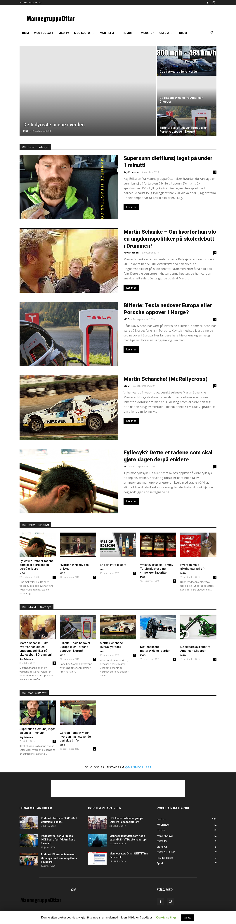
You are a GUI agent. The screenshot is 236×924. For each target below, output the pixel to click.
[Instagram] (213, 2)
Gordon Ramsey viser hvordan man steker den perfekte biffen (76, 736)
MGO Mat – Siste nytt (34, 692)
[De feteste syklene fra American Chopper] (198, 627)
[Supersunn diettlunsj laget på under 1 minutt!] (38, 712)
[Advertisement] (118, 788)
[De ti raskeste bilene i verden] (186, 61)
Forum (182, 33)
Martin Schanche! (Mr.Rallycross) (165, 379)
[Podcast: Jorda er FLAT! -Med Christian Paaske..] (29, 822)
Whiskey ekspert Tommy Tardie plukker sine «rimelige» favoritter (156, 568)
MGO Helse (107, 33)
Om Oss (164, 33)
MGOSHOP (147, 33)
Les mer (131, 207)
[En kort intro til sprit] (118, 545)
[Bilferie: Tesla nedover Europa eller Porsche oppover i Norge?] (186, 121)
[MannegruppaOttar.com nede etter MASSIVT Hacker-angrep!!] (97, 840)
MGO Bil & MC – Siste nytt (36, 607)
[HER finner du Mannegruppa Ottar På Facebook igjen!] (97, 822)
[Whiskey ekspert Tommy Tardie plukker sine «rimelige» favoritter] (158, 545)
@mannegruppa (138, 767)
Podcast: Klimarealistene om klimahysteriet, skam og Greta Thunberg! (59, 858)
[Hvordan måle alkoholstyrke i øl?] (198, 545)
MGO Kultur (82, 33)
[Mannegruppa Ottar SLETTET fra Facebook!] (97, 858)
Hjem (25, 33)
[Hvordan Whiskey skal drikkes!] (78, 545)
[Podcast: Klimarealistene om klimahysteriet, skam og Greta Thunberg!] (29, 859)
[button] (212, 33)
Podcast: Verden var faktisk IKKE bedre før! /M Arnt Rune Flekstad (58, 839)
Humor (128, 33)
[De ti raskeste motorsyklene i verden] (158, 627)
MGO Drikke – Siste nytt (35, 525)
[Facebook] (207, 2)
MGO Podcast (43, 33)
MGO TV (63, 33)
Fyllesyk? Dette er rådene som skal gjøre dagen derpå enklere (36, 564)
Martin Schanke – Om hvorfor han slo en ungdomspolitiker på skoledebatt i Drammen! (170, 238)
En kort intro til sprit (113, 565)
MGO (26, 131)
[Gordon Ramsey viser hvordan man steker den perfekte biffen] (78, 712)
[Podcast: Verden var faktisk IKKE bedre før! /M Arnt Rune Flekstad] (29, 840)
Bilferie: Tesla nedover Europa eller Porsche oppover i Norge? (75, 646)
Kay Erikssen (131, 172)
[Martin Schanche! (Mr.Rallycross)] (118, 627)
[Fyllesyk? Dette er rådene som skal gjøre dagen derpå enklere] (38, 545)
